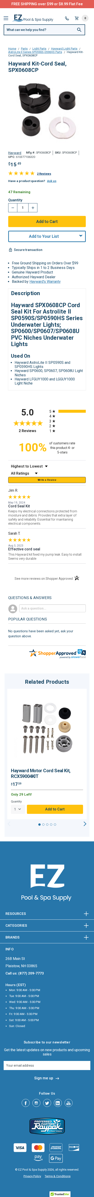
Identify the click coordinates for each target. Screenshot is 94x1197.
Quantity (15, 200)
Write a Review (47, 479)
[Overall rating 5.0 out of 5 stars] (21, 174)
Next (85, 823)
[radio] (67, 411)
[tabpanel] (47, 754)
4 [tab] (51, 824)
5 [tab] (55, 824)
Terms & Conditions (57, 1176)
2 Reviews (44, 173)
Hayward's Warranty (45, 281)
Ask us (51, 181)
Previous (9, 823)
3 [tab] (47, 824)
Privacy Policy (32, 1176)
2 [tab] (43, 824)
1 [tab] (39, 824)
